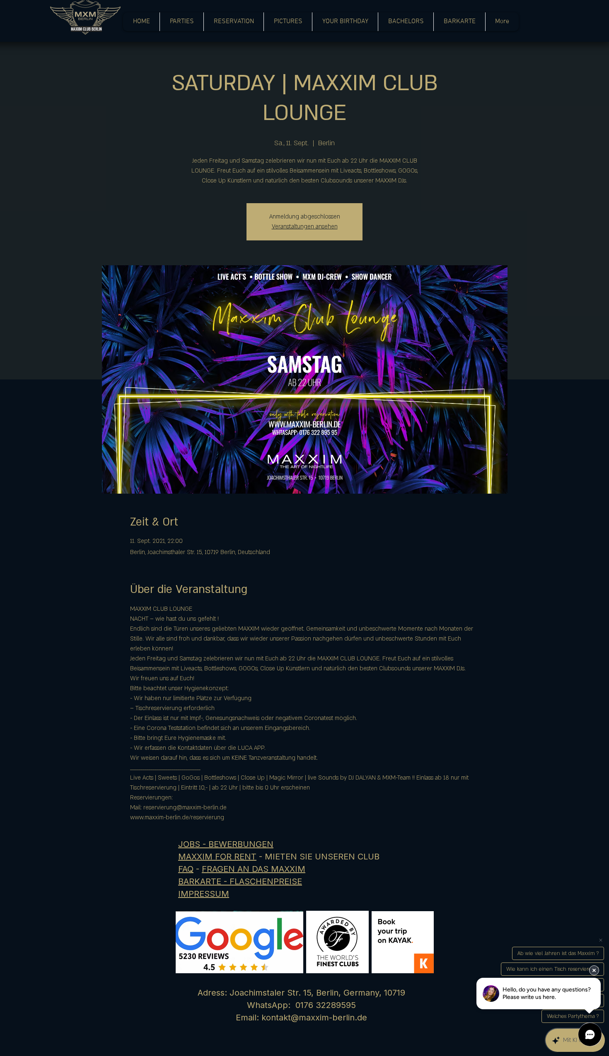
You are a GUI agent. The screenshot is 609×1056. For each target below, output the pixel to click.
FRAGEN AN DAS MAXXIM (253, 869)
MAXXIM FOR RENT (217, 857)
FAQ (185, 869)
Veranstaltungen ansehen (305, 226)
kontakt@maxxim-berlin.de (314, 1017)
